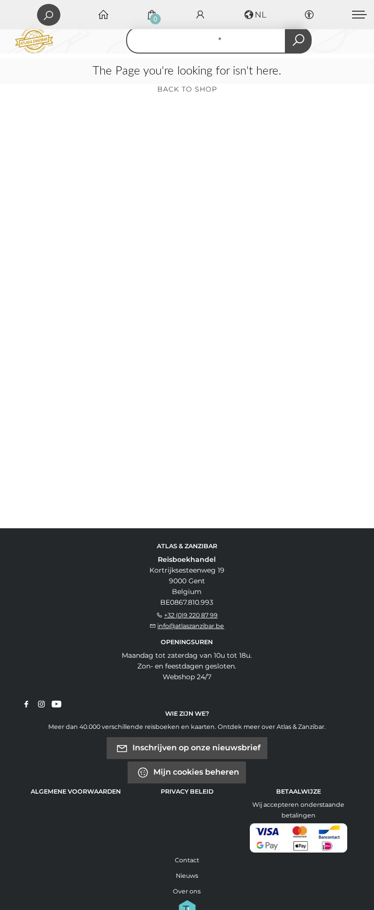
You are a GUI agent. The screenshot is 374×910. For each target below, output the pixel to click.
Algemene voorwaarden (76, 791)
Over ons (187, 891)
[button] (254, 14)
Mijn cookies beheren (195, 772)
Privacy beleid (187, 791)
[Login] (200, 14)
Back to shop (187, 89)
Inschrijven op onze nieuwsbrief (196, 747)
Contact (187, 860)
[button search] (298, 40)
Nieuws (187, 875)
